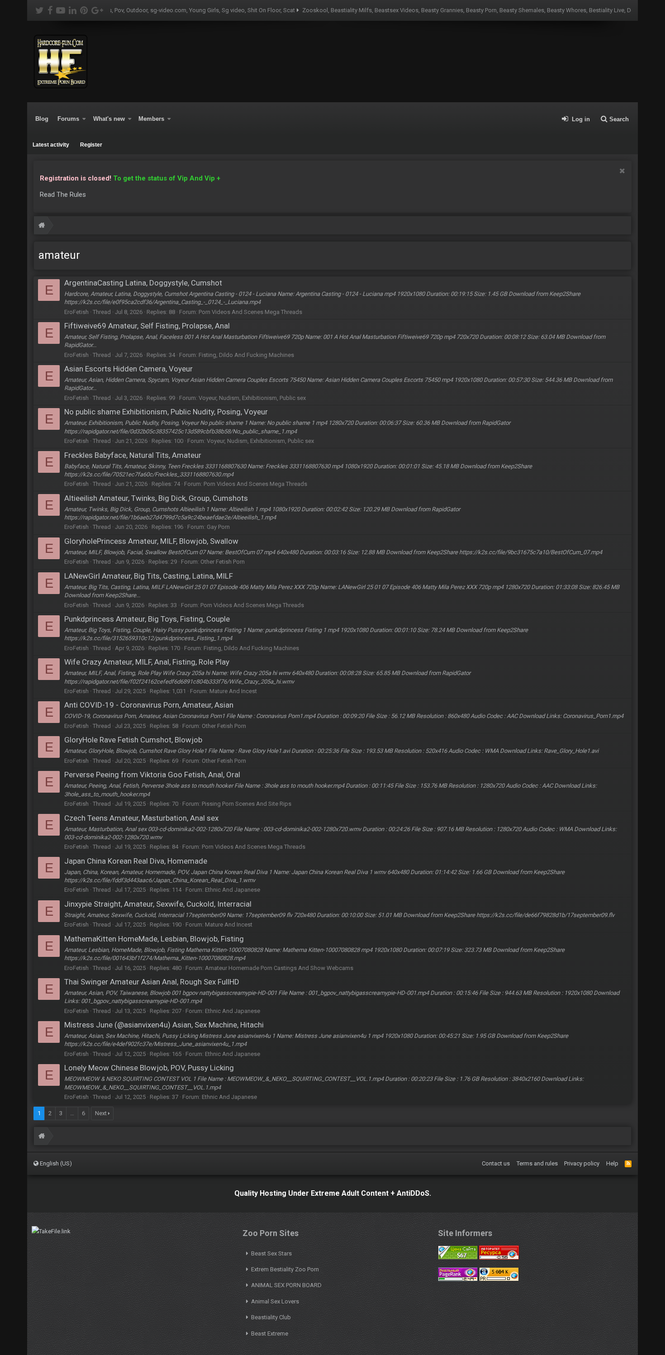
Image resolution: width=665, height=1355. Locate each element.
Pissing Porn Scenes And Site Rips (246, 803)
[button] (84, 119)
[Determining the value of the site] (458, 1257)
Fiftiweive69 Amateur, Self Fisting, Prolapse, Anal (147, 325)
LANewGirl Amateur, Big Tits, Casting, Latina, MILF (148, 575)
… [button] (72, 1113)
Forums (68, 118)
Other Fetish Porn (222, 561)
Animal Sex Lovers (275, 1301)
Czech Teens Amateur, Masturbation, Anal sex (141, 818)
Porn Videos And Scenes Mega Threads (250, 312)
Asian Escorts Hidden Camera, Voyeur (128, 368)
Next (101, 1113)
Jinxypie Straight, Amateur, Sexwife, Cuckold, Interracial (158, 903)
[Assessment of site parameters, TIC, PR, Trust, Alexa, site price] (499, 1279)
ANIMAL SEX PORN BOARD (286, 1285)
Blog (41, 118)
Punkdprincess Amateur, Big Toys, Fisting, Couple (147, 618)
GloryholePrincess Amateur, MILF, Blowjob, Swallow (151, 541)
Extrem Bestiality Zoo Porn (285, 1269)
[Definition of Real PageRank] (458, 1279)
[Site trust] (499, 1257)
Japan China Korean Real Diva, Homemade (135, 860)
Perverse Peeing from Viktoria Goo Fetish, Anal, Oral (152, 774)
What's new (109, 118)
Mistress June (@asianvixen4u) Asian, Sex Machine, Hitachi (164, 1024)
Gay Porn (218, 526)
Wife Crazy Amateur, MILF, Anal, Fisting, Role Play (146, 661)
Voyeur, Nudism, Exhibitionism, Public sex (252, 398)
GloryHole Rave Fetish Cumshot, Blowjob (133, 739)
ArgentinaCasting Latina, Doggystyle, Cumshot (143, 282)
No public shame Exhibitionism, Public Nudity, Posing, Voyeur (166, 411)
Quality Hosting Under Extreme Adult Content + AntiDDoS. (332, 1193)
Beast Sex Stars (271, 1253)
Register (91, 145)
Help (612, 1163)
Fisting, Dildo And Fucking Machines (246, 355)
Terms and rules (537, 1163)
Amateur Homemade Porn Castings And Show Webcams (279, 968)
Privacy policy (581, 1163)
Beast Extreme (269, 1333)
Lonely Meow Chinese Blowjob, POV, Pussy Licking (149, 1067)
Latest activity (51, 145)
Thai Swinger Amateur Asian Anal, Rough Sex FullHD (151, 981)
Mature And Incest (233, 691)
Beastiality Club (271, 1317)
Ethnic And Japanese (232, 889)
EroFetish (76, 312)
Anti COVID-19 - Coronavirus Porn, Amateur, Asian (148, 704)
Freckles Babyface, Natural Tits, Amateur (132, 455)
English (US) (55, 1163)
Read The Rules (63, 194)
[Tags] (41, 226)
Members (151, 118)
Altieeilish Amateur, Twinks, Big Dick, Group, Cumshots (156, 498)
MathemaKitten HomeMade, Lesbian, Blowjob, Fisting (154, 938)
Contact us (496, 1163)
